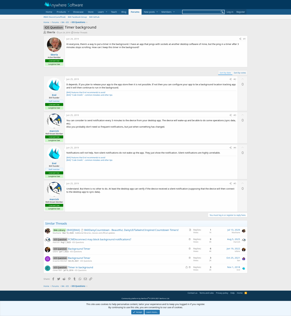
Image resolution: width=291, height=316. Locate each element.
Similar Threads (80, 32)
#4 (235, 147)
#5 (235, 183)
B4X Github (94, 17)
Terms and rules (206, 293)
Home (49, 11)
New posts (149, 11)
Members (166, 11)
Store (90, 11)
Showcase (78, 11)
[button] (62, 12)
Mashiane (57, 233)
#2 (235, 79)
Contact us (192, 293)
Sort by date (225, 72)
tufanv (55, 251)
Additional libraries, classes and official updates (95, 233)
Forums (135, 11)
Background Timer (79, 248)
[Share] (240, 39)
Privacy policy (222, 293)
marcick (54, 130)
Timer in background (80, 267)
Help (232, 293)
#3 (235, 115)
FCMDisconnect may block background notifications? (99, 239)
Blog (123, 11)
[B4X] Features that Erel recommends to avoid (85, 92)
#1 (244, 38)
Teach (114, 11)
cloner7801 (57, 270)
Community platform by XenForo (146, 298)
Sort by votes (240, 72)
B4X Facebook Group (77, 17)
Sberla (51, 32)
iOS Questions (78, 242)
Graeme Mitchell (60, 261)
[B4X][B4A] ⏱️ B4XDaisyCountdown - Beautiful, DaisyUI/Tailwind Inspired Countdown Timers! (123, 230)
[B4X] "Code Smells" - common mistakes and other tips (89, 95)
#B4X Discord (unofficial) (54, 17)
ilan (238, 260)
